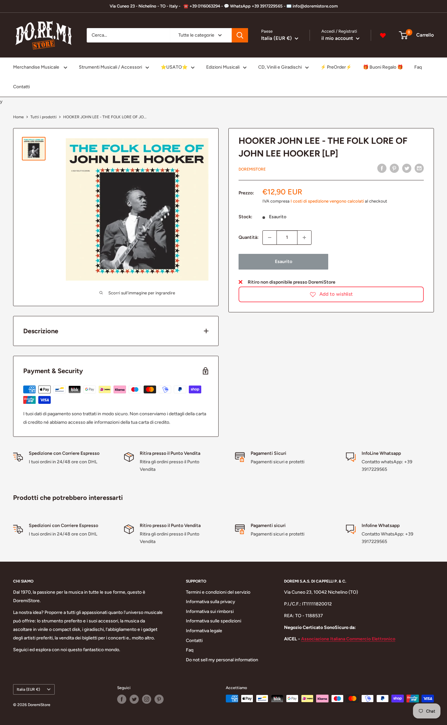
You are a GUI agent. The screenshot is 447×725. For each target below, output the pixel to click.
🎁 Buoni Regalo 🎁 (383, 67)
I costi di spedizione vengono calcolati (327, 201)
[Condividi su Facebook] (381, 168)
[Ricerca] (240, 35)
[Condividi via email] (419, 168)
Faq (418, 67)
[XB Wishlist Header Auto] (383, 35)
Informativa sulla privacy (210, 601)
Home (18, 117)
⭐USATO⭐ (174, 67)
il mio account (337, 38)
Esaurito (283, 261)
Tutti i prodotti (43, 117)
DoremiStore (252, 169)
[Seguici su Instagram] (146, 699)
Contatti (21, 87)
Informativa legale (204, 631)
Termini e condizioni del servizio (218, 592)
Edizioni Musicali (223, 67)
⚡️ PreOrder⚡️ (335, 67)
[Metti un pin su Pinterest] (394, 168)
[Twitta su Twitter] (406, 168)
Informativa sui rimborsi (210, 611)
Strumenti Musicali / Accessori (110, 67)
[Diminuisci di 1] (270, 237)
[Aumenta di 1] (304, 237)
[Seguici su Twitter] (134, 699)
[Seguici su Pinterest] (159, 699)
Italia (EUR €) (28, 689)
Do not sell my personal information (222, 660)
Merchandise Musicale (36, 67)
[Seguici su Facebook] (121, 699)
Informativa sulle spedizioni (213, 621)
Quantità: (249, 237)
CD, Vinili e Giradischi (280, 67)
